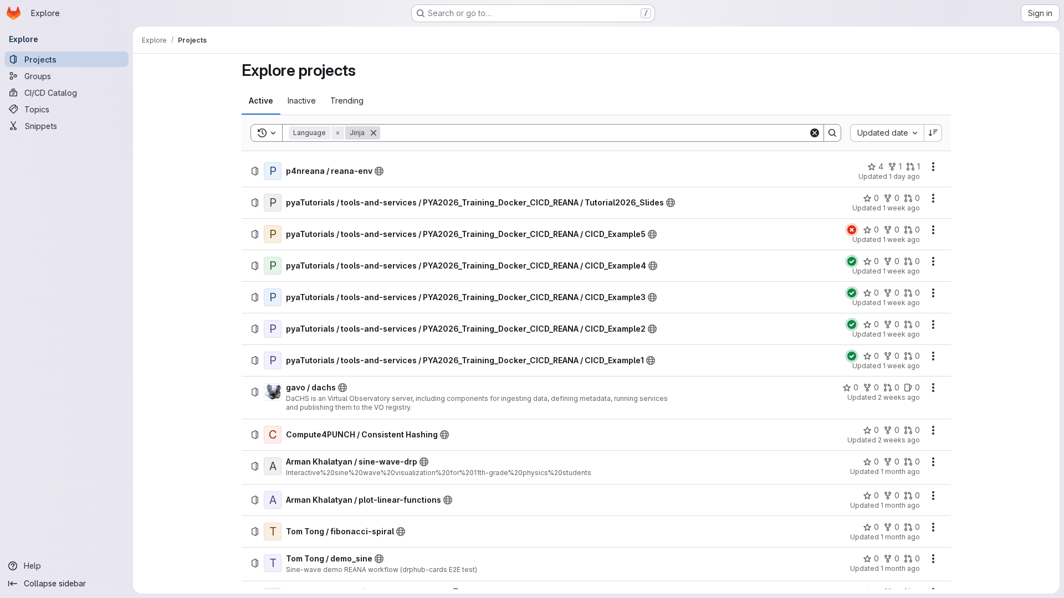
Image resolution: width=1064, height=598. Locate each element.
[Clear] (814, 133)
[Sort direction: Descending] (933, 133)
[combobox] (887, 133)
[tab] (261, 101)
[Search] (832, 133)
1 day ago (904, 176)
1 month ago (900, 471)
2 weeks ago (899, 397)
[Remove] (373, 133)
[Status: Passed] (851, 261)
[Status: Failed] (851, 229)
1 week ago (901, 208)
